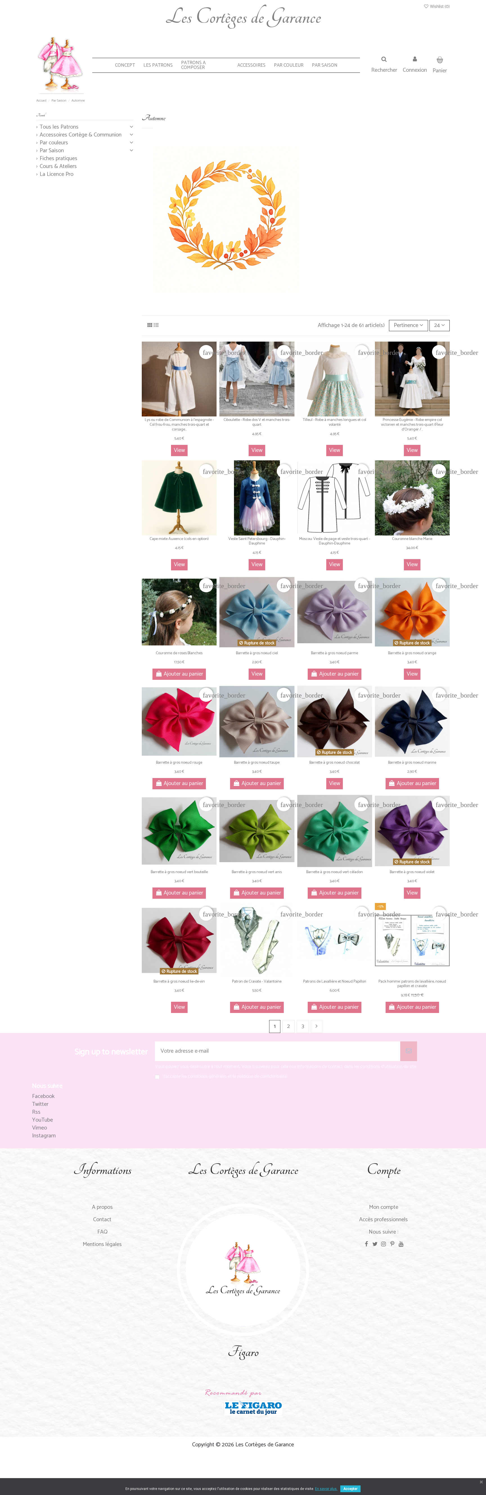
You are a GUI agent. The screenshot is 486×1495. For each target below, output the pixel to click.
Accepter (350, 1489)
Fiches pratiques (58, 159)
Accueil (40, 115)
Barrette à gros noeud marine (412, 762)
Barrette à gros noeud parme (334, 653)
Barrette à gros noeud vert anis (257, 872)
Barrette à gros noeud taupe (257, 762)
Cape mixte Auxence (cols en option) (179, 539)
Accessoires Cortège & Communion (81, 135)
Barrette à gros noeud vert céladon (334, 872)
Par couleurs (54, 143)
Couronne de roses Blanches (179, 653)
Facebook (43, 1096)
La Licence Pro (56, 174)
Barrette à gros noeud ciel (257, 653)
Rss (36, 1112)
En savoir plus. (326, 1489)
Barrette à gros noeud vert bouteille (179, 872)
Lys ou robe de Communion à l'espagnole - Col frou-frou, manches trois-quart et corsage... (179, 425)
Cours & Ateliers (58, 167)
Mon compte (383, 1207)
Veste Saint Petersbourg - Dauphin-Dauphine (256, 541)
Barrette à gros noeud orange (412, 653)
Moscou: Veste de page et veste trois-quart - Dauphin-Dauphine (334, 541)
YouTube (42, 1120)
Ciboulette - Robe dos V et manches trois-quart (257, 422)
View (179, 450)
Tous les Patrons (59, 127)
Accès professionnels (383, 1219)
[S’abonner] (408, 1051)
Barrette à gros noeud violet (412, 872)
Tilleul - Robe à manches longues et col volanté (334, 422)
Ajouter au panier (183, 674)
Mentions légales (102, 1244)
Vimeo (39, 1128)
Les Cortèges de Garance (243, 17)
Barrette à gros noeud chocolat (334, 762)
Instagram (44, 1135)
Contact (102, 1219)
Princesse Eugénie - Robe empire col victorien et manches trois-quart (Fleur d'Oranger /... (412, 425)
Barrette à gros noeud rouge (179, 762)
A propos (102, 1207)
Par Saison (52, 151)
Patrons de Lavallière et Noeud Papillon (334, 981)
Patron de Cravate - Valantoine (257, 981)
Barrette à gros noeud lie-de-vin (179, 981)
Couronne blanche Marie (412, 539)
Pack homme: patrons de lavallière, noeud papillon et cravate (412, 984)
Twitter (40, 1104)
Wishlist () (439, 6)
